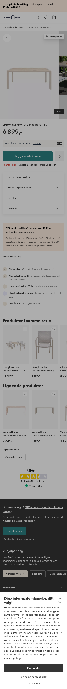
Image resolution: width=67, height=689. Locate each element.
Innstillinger (33, 683)
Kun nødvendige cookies (33, 676)
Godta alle (33, 668)
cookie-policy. (12, 658)
